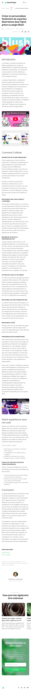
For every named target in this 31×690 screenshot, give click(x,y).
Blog (7, 8)
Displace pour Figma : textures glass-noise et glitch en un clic (12, 619)
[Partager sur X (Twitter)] (28, 31)
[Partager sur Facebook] (22, 31)
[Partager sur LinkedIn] (25, 31)
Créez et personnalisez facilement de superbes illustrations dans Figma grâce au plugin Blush (22, 8)
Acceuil (3, 8)
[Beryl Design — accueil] (10, 2)
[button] (2, 2)
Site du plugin (6, 554)
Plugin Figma (6, 552)
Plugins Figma (11, 8)
